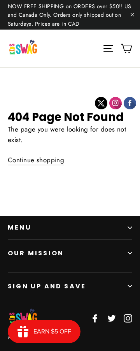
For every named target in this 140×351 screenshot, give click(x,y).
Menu (20, 227)
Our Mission (36, 253)
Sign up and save (47, 286)
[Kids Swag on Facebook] (95, 318)
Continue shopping (36, 160)
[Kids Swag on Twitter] (111, 318)
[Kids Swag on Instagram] (128, 318)
